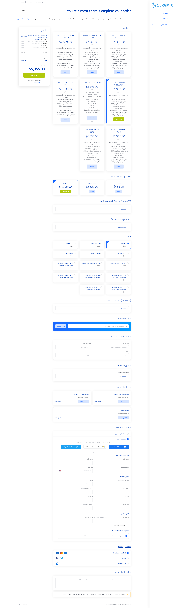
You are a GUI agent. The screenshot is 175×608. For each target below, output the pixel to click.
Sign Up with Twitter (69, 447)
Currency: (26, 11)
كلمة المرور (126, 517)
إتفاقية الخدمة (37, 82)
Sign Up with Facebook (117, 447)
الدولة (91, 480)
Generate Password (119, 525)
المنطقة (90, 496)
